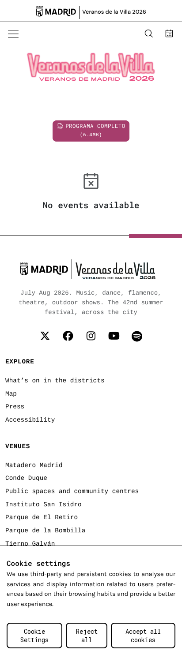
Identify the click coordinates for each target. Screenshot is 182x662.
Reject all (87, 635)
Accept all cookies (143, 635)
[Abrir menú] (13, 34)
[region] (91, 604)
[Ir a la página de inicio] (55, 34)
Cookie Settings (34, 635)
